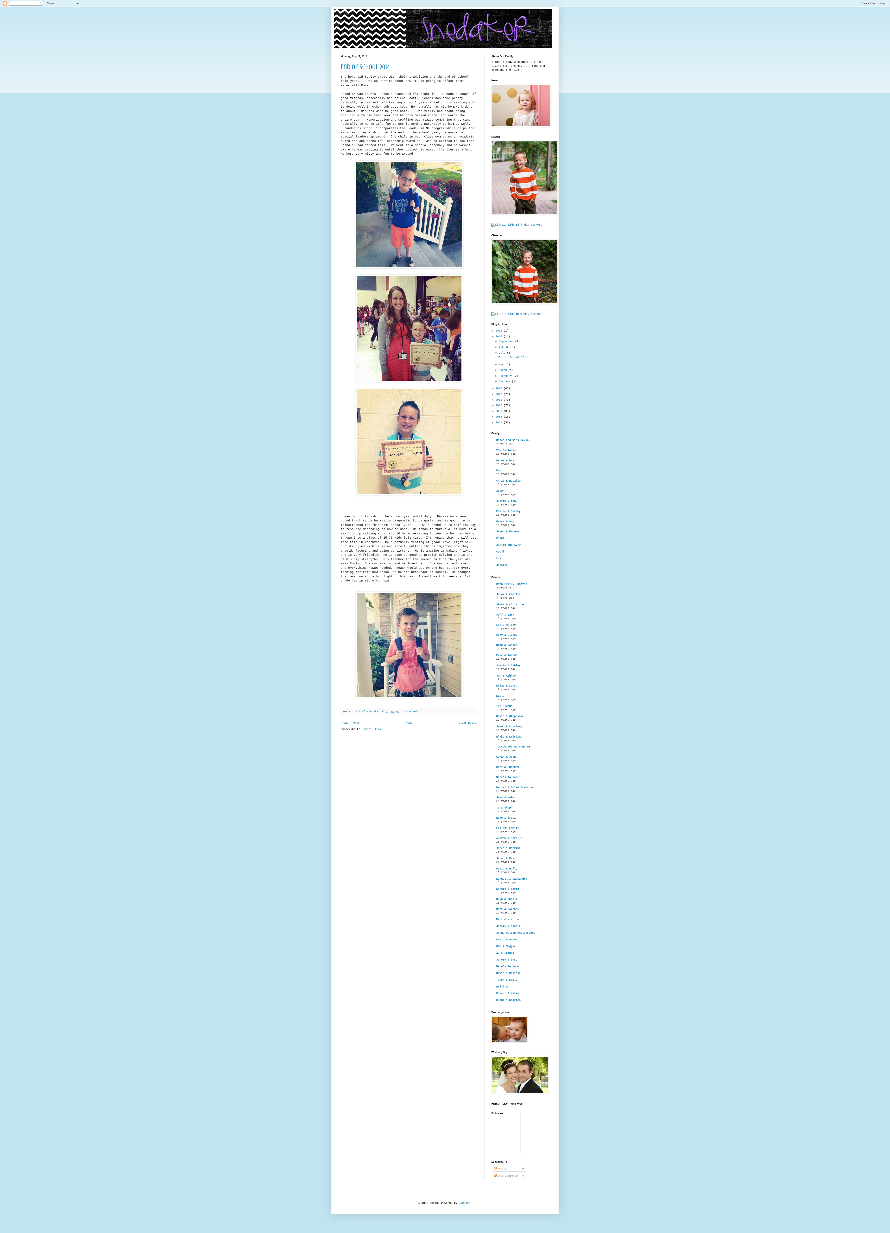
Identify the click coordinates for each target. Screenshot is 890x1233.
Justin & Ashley (508, 665)
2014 (500, 336)
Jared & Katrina (508, 848)
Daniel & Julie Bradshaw (515, 787)
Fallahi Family (507, 828)
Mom (498, 470)
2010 (500, 405)
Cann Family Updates (511, 584)
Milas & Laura (506, 685)
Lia (498, 558)
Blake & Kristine (509, 736)
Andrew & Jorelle (509, 838)
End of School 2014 (365, 67)
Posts (501, 1168)
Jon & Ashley (506, 675)
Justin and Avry (508, 545)
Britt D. (502, 986)
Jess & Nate (505, 797)
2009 (500, 411)
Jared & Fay (505, 858)
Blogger (464, 1203)
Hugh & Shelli (506, 899)
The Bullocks (506, 450)
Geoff (500, 551)
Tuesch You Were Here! (513, 746)
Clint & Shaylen (508, 1000)
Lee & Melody (506, 625)
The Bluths (504, 706)
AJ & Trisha (505, 953)
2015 (500, 330)
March (504, 370)
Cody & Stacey (506, 635)
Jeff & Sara (505, 614)
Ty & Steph (504, 807)
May (502, 364)
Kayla (500, 696)
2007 (500, 422)
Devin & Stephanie (510, 716)
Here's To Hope (507, 777)
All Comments (507, 1176)
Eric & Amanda (506, 655)
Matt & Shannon (507, 767)
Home (409, 723)
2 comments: (412, 711)
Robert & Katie (507, 993)
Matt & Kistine (507, 919)
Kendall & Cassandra (511, 879)
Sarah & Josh (506, 757)
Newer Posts (351, 723)
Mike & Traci (506, 818)
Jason (500, 491)
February (506, 376)
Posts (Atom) (373, 729)
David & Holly (506, 868)
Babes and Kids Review (513, 440)
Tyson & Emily (506, 980)
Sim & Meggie (506, 946)
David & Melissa (508, 973)
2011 (500, 400)
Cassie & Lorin (507, 889)
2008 (500, 416)
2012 (500, 394)
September (507, 341)
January (505, 381)
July (503, 353)
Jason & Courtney (509, 726)
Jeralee (502, 565)
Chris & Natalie (508, 480)
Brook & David (506, 460)
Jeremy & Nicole (508, 926)
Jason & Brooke (507, 531)
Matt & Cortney (507, 909)
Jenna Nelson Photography (515, 933)
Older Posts (467, 723)
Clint (500, 538)
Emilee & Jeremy (508, 511)
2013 (500, 388)
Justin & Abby (506, 501)
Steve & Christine (510, 604)
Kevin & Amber (506, 939)
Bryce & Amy (505, 521)
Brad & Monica (506, 645)
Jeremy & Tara (506, 959)
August (504, 347)
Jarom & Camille (508, 594)
